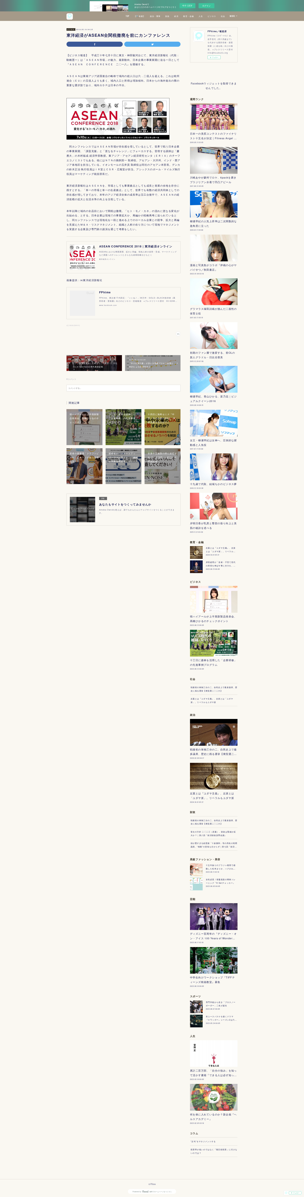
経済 (176, 16)
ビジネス (212, 16)
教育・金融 (188, 16)
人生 (201, 16)
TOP (127, 16)
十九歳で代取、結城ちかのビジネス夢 (213, 484)
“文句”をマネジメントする (203, 1141)
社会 (223, 16)
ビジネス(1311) (73, 325)
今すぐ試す (187, 5)
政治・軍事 (155, 16)
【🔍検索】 (139, 16)
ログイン (206, 5)
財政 (167, 16)
